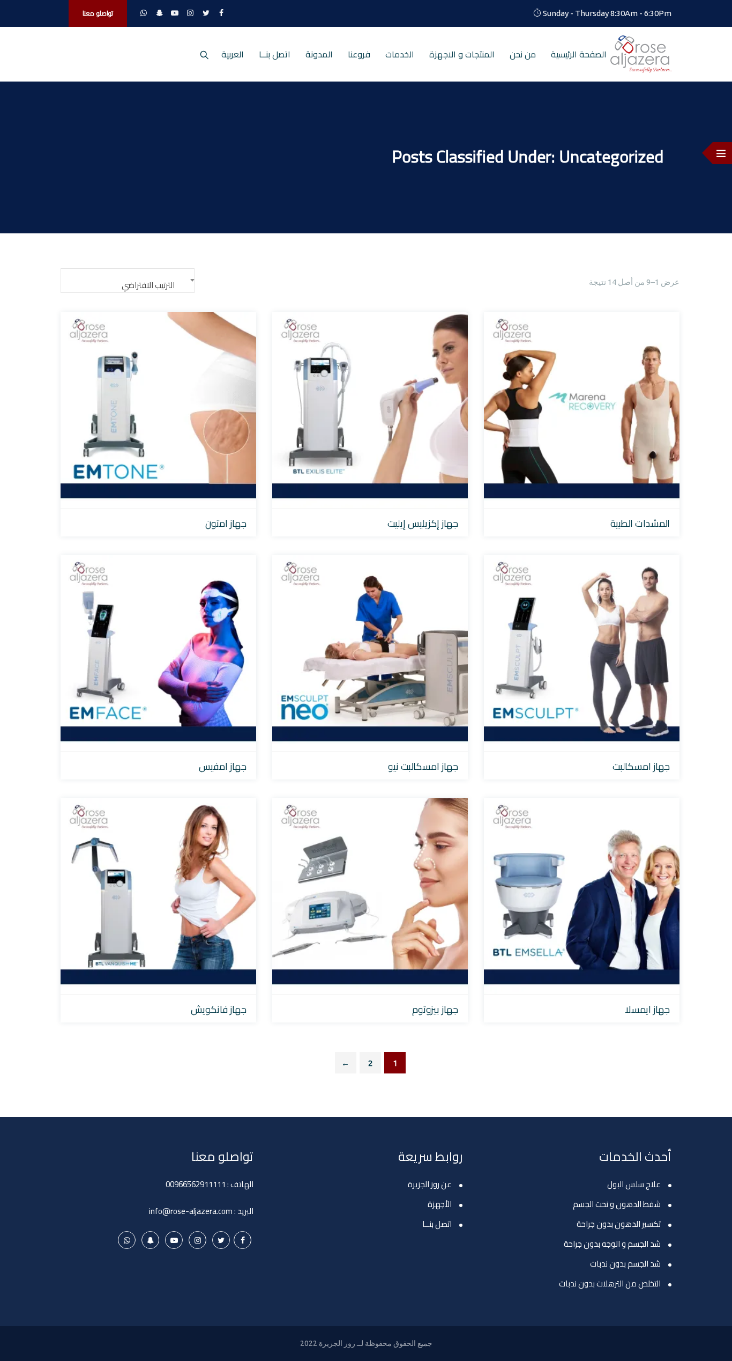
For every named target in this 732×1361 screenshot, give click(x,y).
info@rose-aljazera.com (191, 1211)
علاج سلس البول (634, 1184)
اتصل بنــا (274, 54)
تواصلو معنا (98, 13)
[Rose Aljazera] (640, 54)
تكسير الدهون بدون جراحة (619, 1224)
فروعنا (359, 54)
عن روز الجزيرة (430, 1184)
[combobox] (128, 280)
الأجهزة (440, 1204)
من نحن (523, 54)
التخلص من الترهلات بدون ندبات (610, 1283)
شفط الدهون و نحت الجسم (617, 1204)
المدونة (319, 54)
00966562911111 (196, 1184)
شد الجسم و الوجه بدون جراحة (612, 1243)
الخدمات (399, 54)
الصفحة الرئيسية (579, 54)
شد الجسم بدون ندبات (625, 1263)
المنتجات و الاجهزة (462, 54)
